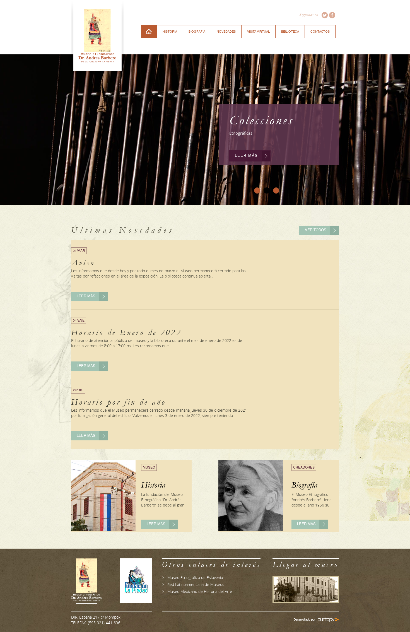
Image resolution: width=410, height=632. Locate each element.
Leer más (246, 156)
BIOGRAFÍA (197, 31)
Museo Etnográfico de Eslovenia (195, 577)
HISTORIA (170, 31)
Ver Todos (315, 230)
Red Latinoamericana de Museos (195, 584)
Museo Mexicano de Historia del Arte (199, 591)
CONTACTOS (320, 31)
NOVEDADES (226, 31)
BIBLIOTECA (290, 31)
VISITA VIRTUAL (258, 31)
